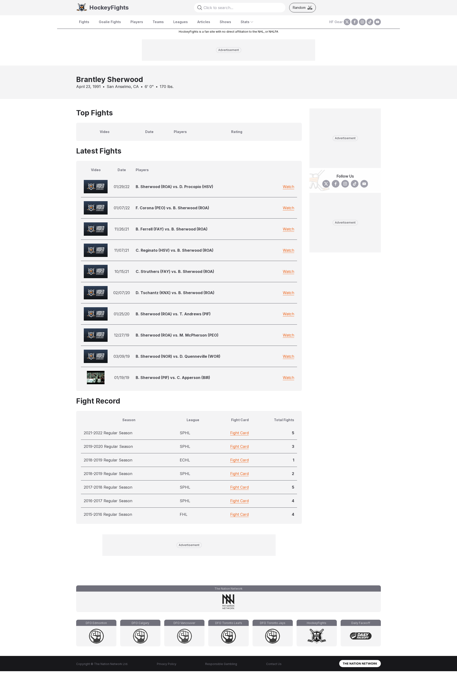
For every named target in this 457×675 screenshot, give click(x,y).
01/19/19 (121, 377)
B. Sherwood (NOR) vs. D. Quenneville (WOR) (178, 356)
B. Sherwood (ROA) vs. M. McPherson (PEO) (177, 335)
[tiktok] (370, 22)
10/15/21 (121, 271)
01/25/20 (121, 314)
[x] (347, 22)
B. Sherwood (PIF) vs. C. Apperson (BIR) (173, 377)
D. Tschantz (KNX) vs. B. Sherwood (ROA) (175, 292)
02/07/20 (121, 292)
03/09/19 (122, 356)
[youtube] (377, 22)
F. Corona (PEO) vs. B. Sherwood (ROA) (172, 207)
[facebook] (354, 22)
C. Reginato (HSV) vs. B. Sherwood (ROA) (175, 250)
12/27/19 (121, 335)
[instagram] (362, 22)
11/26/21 (121, 229)
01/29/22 (121, 186)
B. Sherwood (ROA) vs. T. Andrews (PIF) (173, 314)
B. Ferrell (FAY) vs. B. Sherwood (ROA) (172, 229)
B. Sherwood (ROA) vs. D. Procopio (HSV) (174, 186)
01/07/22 (122, 207)
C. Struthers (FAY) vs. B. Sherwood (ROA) (175, 271)
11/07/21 (121, 250)
